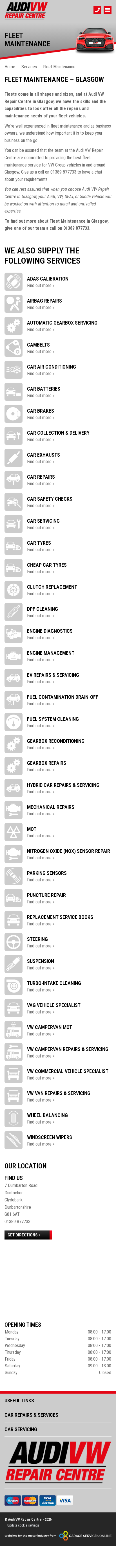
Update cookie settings (23, 1525)
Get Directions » (24, 1235)
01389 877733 (63, 172)
